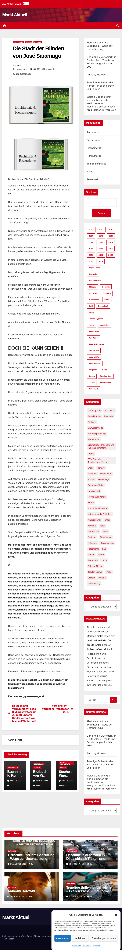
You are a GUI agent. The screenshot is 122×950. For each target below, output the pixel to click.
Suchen (91, 192)
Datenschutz (76, 945)
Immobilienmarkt (96, 163)
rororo (37, 42)
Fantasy (101, 468)
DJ (11, 785)
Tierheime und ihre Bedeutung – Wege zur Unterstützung (100, 46)
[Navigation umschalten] (61, 25)
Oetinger (92, 537)
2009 (91, 236)
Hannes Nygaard (96, 319)
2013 (100, 242)
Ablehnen (80, 938)
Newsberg (46, 936)
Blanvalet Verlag (95, 428)
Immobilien (104, 325)
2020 (110, 255)
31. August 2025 (18, 864)
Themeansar (8, 939)
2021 (91, 261)
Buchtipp (107, 293)
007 (90, 229)
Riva (104, 548)
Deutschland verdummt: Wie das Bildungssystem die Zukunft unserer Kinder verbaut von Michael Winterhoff (24, 713)
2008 (109, 229)
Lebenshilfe (94, 357)
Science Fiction (95, 566)
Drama (29, 42)
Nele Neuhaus (95, 363)
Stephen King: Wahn (65, 775)
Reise (104, 370)
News (90, 171)
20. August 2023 (18, 896)
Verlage (102, 577)
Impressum (97, 945)
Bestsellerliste (95, 280)
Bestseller (18, 42)
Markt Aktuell (14, 14)
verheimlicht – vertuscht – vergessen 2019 (55, 708)
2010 (101, 236)
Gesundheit (103, 306)
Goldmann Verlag (96, 485)
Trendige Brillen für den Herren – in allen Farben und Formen (100, 85)
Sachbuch (93, 560)
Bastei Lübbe (94, 268)
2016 (100, 249)
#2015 (36, 69)
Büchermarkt (94, 140)
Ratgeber (93, 370)
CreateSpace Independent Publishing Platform (101, 446)
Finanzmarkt (94, 147)
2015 (91, 249)
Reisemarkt (93, 179)
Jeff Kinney (93, 338)
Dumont (37, 768)
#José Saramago (22, 73)
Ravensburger (107, 543)
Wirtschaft (93, 389)
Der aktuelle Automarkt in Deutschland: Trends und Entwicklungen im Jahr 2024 (88, 858)
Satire (104, 560)
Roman (92, 376)
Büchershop (94, 299)
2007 (99, 229)
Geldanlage (103, 479)
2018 (91, 255)
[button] (116, 914)
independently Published (100, 514)
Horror (63, 768)
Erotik (107, 299)
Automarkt (93, 132)
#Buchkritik (48, 69)
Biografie (106, 287)
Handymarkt (94, 155)
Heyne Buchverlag (65, 763)
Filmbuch (92, 473)
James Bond (94, 331)
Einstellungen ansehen (104, 938)
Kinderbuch (94, 350)
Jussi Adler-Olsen (96, 344)
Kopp (102, 525)
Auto (100, 261)
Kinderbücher (94, 520)
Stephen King (106, 376)
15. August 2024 (77, 864)
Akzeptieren (62, 938)
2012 (91, 242)
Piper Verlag (106, 537)
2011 (111, 236)
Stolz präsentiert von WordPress (17, 936)
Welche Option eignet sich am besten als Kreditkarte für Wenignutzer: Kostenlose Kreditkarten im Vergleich (101, 103)
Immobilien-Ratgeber (98, 508)
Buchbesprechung (97, 433)
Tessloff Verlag (95, 572)
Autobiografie (94, 410)
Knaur (107, 520)
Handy (91, 312)
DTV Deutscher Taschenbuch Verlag (98, 460)
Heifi (19, 65)
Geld (91, 306)
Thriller (92, 382)
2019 (100, 255)
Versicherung (94, 583)
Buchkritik (93, 293)
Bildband (92, 287)
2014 (110, 242)
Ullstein (91, 577)
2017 (110, 249)
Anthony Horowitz (97, 74)
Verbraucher (105, 382)
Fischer (91, 479)
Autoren (12, 887)
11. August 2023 (77, 896)
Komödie (92, 525)
